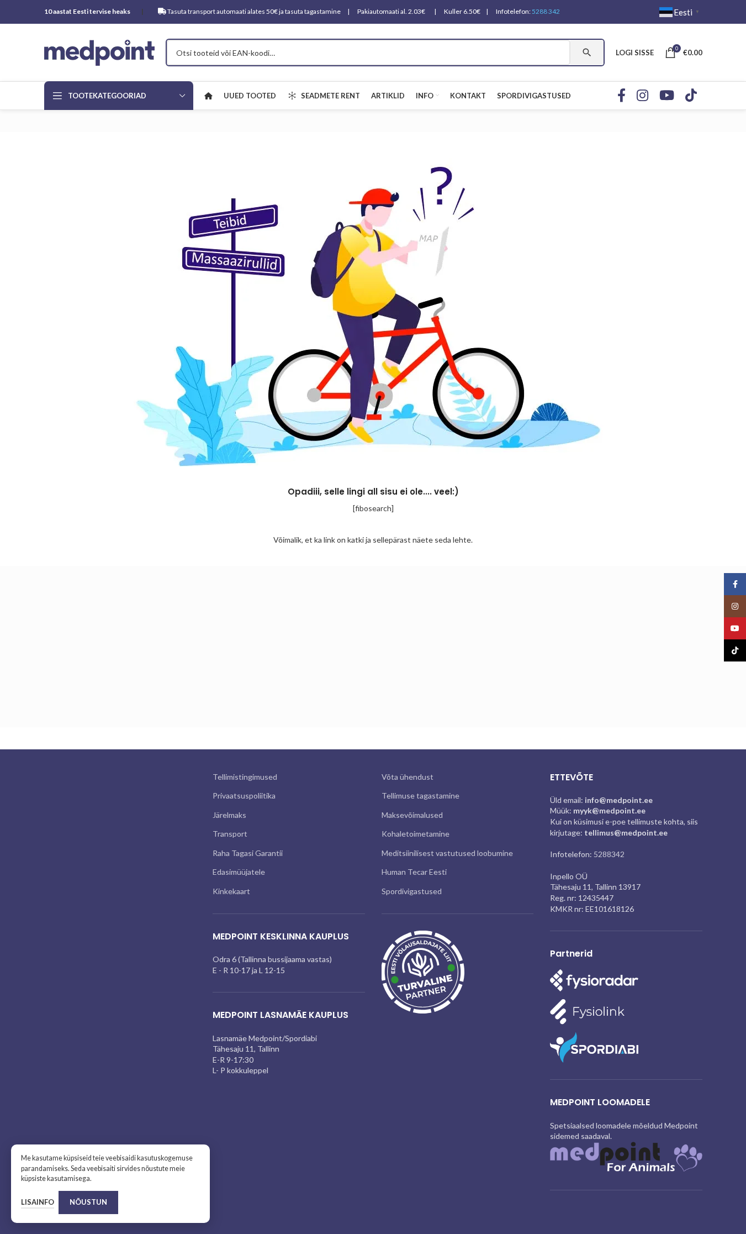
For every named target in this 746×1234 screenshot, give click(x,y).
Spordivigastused (412, 891)
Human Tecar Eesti (414, 871)
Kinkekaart (231, 891)
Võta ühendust (407, 776)
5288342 (609, 854)
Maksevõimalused (412, 815)
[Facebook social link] (621, 95)
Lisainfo (37, 1202)
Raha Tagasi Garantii (248, 853)
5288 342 (546, 11)
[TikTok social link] (691, 95)
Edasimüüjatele (239, 871)
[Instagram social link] (642, 95)
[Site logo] (99, 51)
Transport (230, 833)
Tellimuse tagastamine (420, 795)
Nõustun (88, 1202)
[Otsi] (587, 52)
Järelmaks (229, 815)
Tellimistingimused (245, 776)
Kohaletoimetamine (415, 833)
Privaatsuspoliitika (244, 795)
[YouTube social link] (667, 95)
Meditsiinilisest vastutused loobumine (447, 853)
